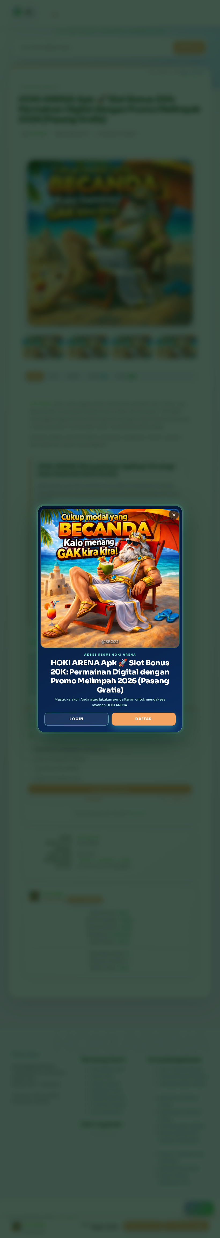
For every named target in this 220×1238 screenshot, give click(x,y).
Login (76, 719)
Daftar (143, 719)
